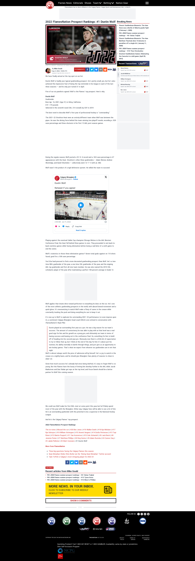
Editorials (78, 3)
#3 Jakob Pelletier (52, 441)
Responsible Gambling (146, 538)
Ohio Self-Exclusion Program (68, 546)
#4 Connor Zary (108, 438)
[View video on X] (80, 205)
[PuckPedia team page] (114, 70)
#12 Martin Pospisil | (59, 435)
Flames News (65, 3)
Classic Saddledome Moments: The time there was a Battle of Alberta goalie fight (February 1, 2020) (134, 27)
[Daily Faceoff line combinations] (110, 70)
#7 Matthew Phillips (66, 438)
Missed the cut (63, 430)
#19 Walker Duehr (89, 430)
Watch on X (100, 193)
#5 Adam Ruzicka (94, 438)
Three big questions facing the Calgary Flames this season (71, 451)
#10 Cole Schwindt (91, 435)
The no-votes (51, 430)
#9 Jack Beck (104, 435)
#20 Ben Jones (76, 430)
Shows (88, 3)
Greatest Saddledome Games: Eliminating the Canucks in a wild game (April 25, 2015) (134, 56)
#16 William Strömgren (65, 432)
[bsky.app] (96, 70)
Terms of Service (132, 538)
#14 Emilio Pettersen (100, 432)
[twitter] (92, 70)
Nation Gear (122, 3)
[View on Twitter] (106, 178)
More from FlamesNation (55, 446)
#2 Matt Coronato (67, 441)
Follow (75, 179)
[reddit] (105, 70)
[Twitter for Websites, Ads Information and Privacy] (105, 222)
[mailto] (101, 70)
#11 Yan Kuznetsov (74, 435)
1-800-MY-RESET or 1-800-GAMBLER (90, 544)
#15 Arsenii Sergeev (82, 432)
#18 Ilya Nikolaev (104, 430)
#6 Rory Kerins (80, 438)
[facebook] (87, 70)
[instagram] (142, 514)
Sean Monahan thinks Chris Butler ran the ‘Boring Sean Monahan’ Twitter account (80, 454)
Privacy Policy (122, 538)
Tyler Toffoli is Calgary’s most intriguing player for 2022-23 (71, 457)
